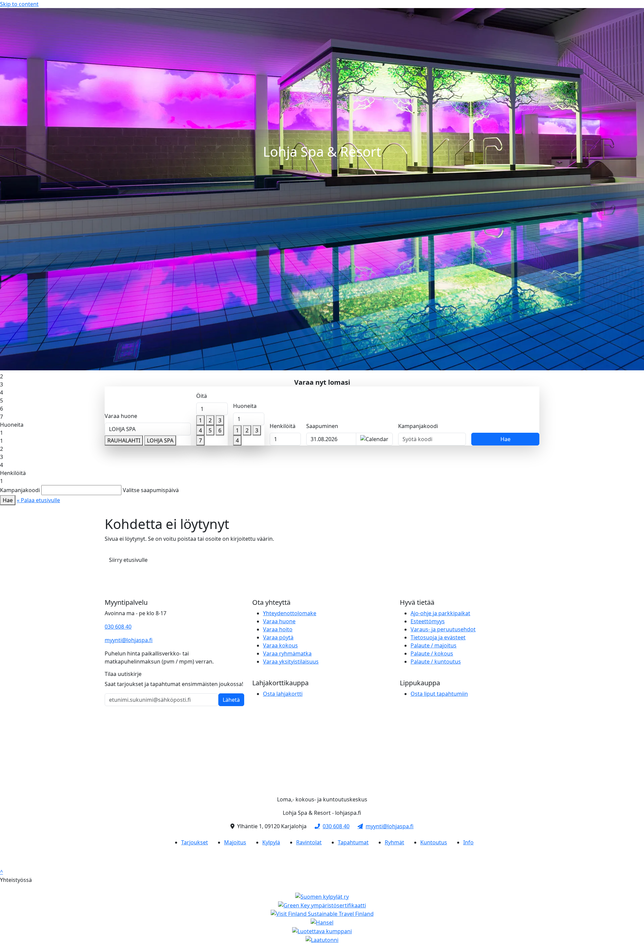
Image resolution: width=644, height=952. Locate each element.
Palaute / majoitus (434, 645)
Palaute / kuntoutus (436, 661)
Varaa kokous (280, 645)
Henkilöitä (283, 426)
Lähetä (231, 699)
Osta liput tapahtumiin (439, 693)
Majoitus (235, 842)
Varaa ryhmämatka (287, 653)
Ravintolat (309, 842)
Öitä (201, 396)
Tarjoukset (194, 842)
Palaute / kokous (432, 653)
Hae (505, 439)
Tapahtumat (353, 842)
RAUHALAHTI (123, 440)
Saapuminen (322, 426)
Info (468, 842)
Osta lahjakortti (283, 693)
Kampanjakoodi (418, 426)
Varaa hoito (277, 629)
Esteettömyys (428, 621)
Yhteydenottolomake (289, 613)
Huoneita (245, 406)
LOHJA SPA (160, 440)
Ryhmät (394, 842)
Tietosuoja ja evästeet (438, 637)
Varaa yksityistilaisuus (291, 661)
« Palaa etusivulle (38, 500)
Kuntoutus (433, 842)
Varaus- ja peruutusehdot (443, 629)
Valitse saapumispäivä (151, 490)
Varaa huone (121, 416)
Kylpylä (271, 842)
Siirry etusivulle (128, 560)
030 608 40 (118, 626)
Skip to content (19, 4)
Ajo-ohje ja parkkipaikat (440, 613)
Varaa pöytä (278, 637)
